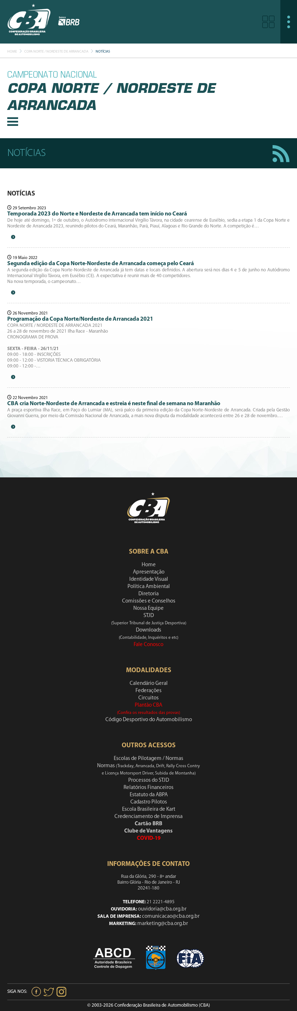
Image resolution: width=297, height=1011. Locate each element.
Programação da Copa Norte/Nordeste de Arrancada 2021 (80, 319)
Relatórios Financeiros (148, 787)
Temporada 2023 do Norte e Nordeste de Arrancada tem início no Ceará (97, 214)
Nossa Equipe (148, 608)
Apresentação (148, 572)
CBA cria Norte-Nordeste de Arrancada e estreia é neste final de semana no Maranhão (113, 404)
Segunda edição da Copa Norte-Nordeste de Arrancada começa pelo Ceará (100, 264)
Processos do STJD (148, 780)
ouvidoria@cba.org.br (162, 909)
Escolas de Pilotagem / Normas (148, 758)
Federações (148, 691)
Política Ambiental (148, 586)
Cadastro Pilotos (148, 802)
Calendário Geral (149, 683)
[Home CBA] (29, 21)
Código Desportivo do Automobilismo (148, 720)
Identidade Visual (148, 579)
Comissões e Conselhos (148, 601)
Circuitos (148, 698)
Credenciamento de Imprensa (148, 816)
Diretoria (148, 594)
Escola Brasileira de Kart (148, 809)
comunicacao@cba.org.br (171, 916)
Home (12, 52)
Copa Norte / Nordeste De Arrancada (56, 52)
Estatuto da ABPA (149, 795)
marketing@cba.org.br (162, 923)
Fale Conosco (148, 645)
